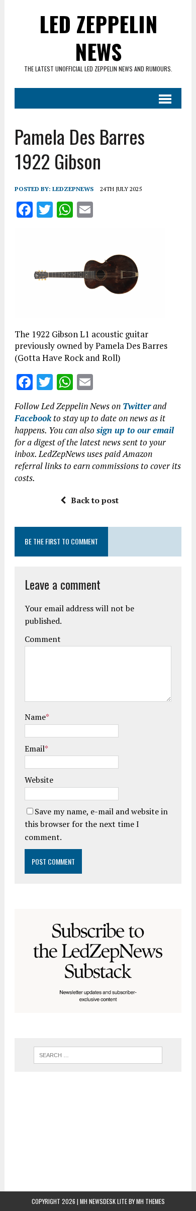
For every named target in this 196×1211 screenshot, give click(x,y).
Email (35, 748)
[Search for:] (98, 1054)
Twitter (137, 406)
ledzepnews (72, 189)
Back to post (95, 500)
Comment (43, 638)
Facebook (33, 418)
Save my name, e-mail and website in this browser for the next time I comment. (96, 824)
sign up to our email (135, 430)
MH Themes (150, 1201)
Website (39, 779)
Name (35, 716)
